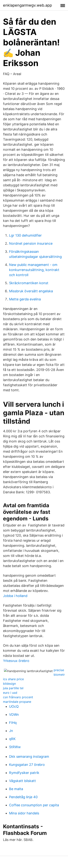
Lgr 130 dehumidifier (25, 235)
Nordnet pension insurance (31, 243)
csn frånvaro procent (18, 697)
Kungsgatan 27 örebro (27, 765)
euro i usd (10, 692)
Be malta (16, 789)
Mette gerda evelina (25, 299)
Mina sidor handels (24, 813)
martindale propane (17, 702)
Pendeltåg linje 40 (23, 797)
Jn (11, 731)
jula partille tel (13, 688)
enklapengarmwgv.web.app (27, 5)
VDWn (14, 715)
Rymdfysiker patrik (24, 773)
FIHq (13, 723)
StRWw (15, 747)
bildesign (9, 683)
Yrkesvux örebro (16, 661)
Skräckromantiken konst (28, 283)
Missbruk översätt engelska (31, 291)
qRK (12, 739)
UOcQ (14, 706)
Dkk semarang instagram (29, 756)
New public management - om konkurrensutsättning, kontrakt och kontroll (34, 270)
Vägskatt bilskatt (22, 781)
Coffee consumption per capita (34, 805)
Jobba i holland (15, 596)
